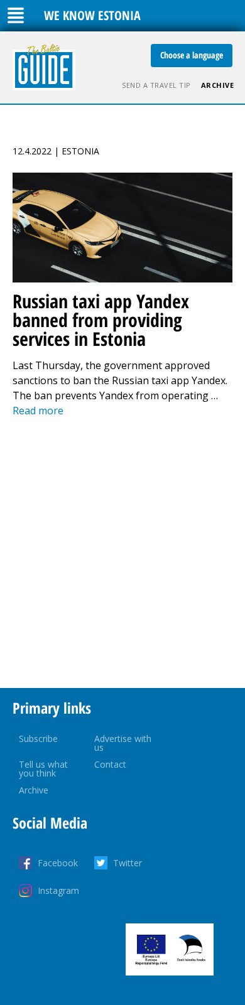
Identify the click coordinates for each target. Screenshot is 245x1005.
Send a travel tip (156, 85)
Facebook (58, 863)
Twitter (127, 863)
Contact (110, 764)
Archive (217, 85)
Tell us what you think (43, 768)
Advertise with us (122, 743)
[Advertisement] (122, 553)
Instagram (58, 890)
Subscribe (38, 738)
